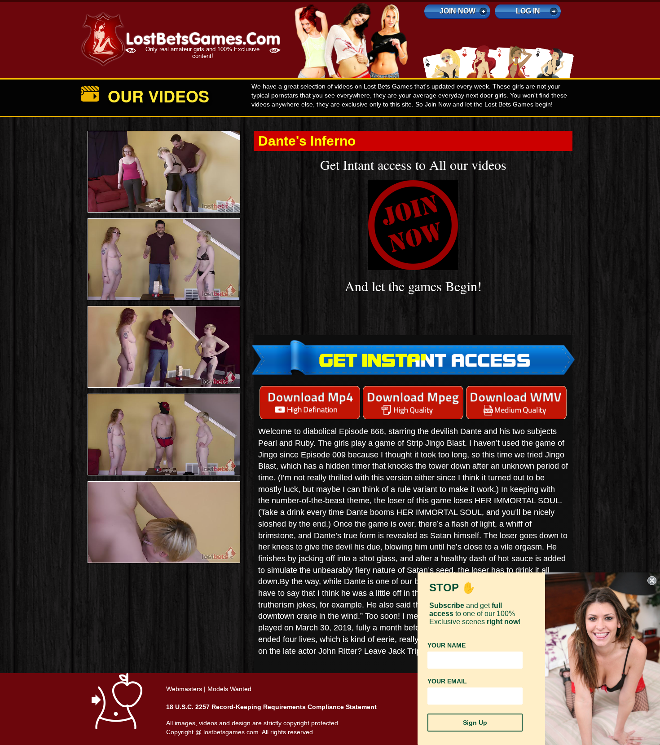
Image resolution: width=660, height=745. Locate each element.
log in (528, 11)
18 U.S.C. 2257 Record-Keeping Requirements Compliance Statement (271, 706)
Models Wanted (229, 688)
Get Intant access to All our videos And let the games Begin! (413, 225)
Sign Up (475, 722)
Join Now (457, 11)
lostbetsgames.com (231, 732)
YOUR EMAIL (447, 681)
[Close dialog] (651, 580)
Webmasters (184, 688)
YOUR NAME (446, 645)
